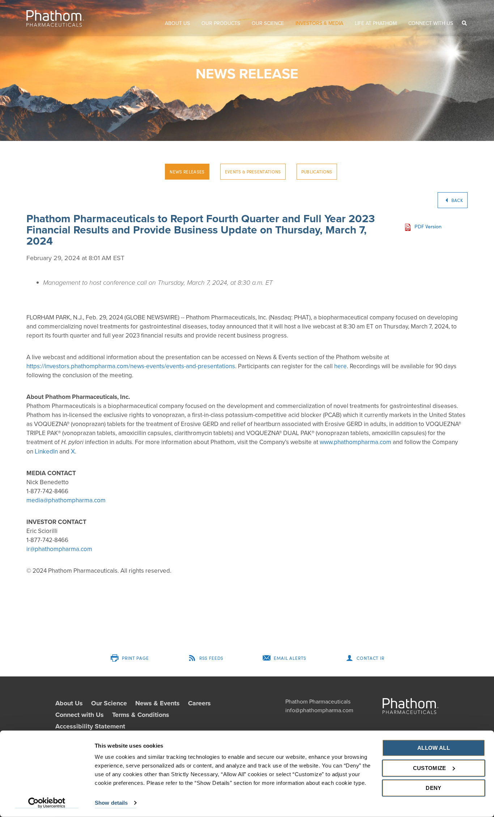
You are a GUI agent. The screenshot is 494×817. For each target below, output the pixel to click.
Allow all (433, 748)
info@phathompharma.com (319, 710)
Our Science (268, 23)
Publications (316, 171)
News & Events (157, 703)
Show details (111, 803)
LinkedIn (46, 451)
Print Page (135, 658)
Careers (199, 703)
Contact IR (370, 658)
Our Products (220, 23)
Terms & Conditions (140, 715)
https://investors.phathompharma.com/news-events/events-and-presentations (130, 366)
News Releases (187, 171)
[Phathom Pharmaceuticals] (55, 18)
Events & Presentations (253, 171)
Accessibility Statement (90, 726)
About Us (177, 23)
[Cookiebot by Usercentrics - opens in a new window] (46, 802)
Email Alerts (290, 658)
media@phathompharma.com (66, 500)
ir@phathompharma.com (59, 549)
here (340, 366)
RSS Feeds (211, 658)
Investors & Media (319, 23)
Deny (433, 788)
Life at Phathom (376, 23)
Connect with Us (430, 23)
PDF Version (428, 226)
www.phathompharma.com (355, 442)
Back (457, 200)
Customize (429, 768)
